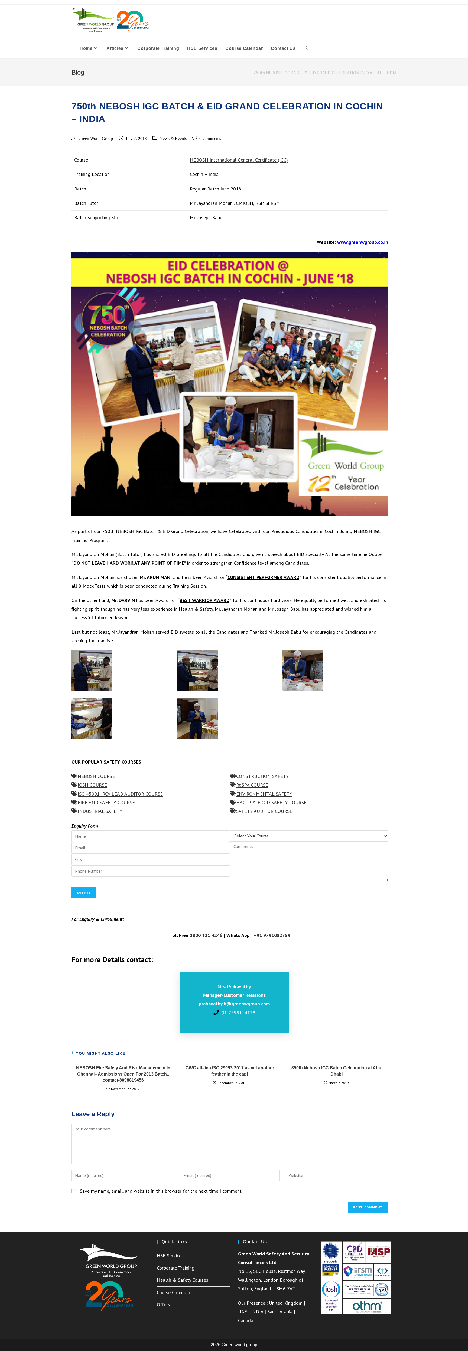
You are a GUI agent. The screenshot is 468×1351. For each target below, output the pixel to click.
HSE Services (170, 1256)
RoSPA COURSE (252, 785)
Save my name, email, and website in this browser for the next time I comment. (161, 1191)
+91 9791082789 (272, 935)
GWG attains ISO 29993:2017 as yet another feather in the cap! (230, 1071)
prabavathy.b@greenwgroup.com (234, 1004)
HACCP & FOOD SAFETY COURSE (271, 802)
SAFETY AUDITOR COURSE (264, 811)
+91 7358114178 (237, 1013)
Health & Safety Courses (182, 1280)
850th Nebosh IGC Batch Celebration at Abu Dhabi (336, 1071)
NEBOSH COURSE (96, 776)
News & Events (173, 138)
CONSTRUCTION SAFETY (262, 776)
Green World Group (96, 138)
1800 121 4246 (206, 935)
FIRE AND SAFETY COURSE (106, 802)
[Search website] (306, 48)
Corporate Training (175, 1268)
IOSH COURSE (92, 785)
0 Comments (210, 138)
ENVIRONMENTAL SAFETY (264, 794)
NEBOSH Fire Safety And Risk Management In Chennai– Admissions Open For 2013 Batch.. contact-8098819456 (123, 1074)
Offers (163, 1304)
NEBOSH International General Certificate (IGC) (239, 160)
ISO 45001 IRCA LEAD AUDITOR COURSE (120, 794)
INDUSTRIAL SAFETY (100, 811)
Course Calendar (173, 1292)
